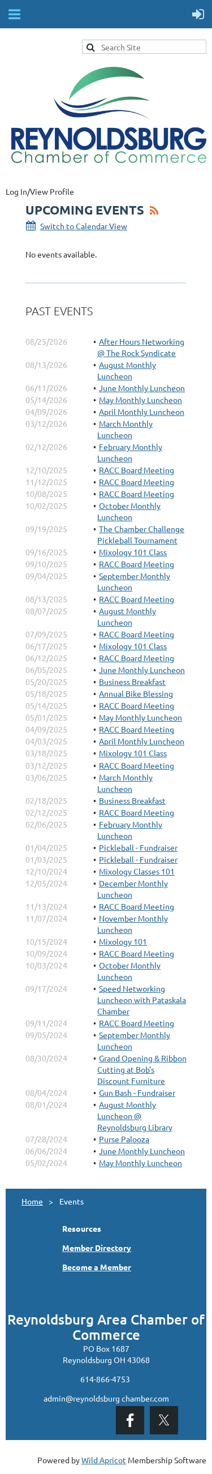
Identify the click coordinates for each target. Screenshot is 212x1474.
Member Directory (96, 1247)
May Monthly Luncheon (140, 400)
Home (32, 1201)
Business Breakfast (132, 681)
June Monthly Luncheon (142, 388)
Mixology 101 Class (133, 552)
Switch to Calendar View (83, 226)
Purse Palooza (124, 1139)
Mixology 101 (123, 941)
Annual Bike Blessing (136, 693)
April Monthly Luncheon (141, 411)
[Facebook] (130, 1420)
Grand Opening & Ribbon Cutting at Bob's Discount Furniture (142, 1069)
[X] (164, 1420)
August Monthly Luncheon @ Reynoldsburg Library (134, 1115)
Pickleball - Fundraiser (138, 847)
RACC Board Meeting (136, 470)
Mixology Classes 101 (137, 871)
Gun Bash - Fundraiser (137, 1092)
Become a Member (96, 1267)
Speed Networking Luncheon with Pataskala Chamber (141, 999)
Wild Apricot (103, 1460)
